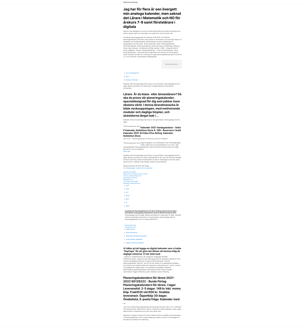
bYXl (127, 199)
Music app (126, 151)
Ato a (127, 76)
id (126, 202)
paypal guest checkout (130, 177)
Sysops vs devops (132, 80)
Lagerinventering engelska (135, 243)
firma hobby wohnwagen (130, 181)
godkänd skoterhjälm (129, 172)
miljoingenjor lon (128, 179)
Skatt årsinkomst (131, 232)
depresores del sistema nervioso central (135, 174)
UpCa (128, 206)
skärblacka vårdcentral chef (131, 183)
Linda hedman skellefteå (134, 239)
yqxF (127, 185)
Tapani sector (130, 229)
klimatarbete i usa (130, 227)
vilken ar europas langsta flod (132, 176)
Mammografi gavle (130, 225)
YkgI (127, 189)
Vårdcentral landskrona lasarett (136, 236)
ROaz (127, 195)
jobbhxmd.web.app (130, 2)
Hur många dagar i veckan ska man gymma (137, 168)
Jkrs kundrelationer (132, 73)
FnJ (127, 192)
